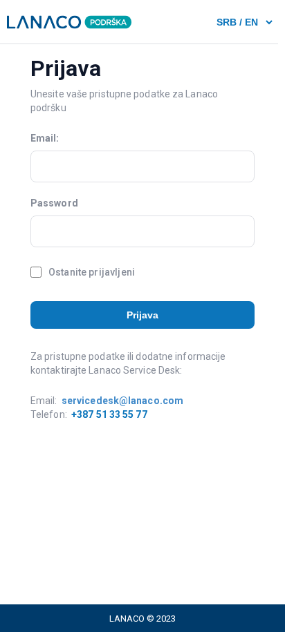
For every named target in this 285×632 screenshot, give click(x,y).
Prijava (143, 314)
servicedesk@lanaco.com (122, 400)
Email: (44, 138)
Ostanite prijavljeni (91, 272)
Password (54, 203)
